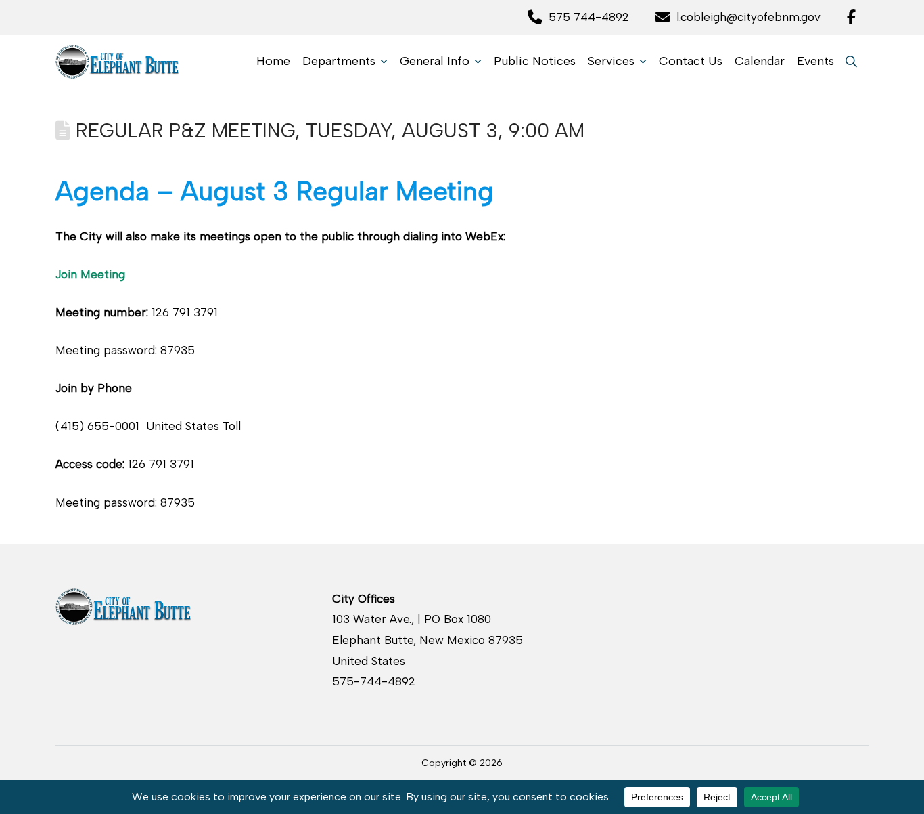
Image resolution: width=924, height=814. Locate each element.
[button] (851, 61)
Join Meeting (90, 274)
